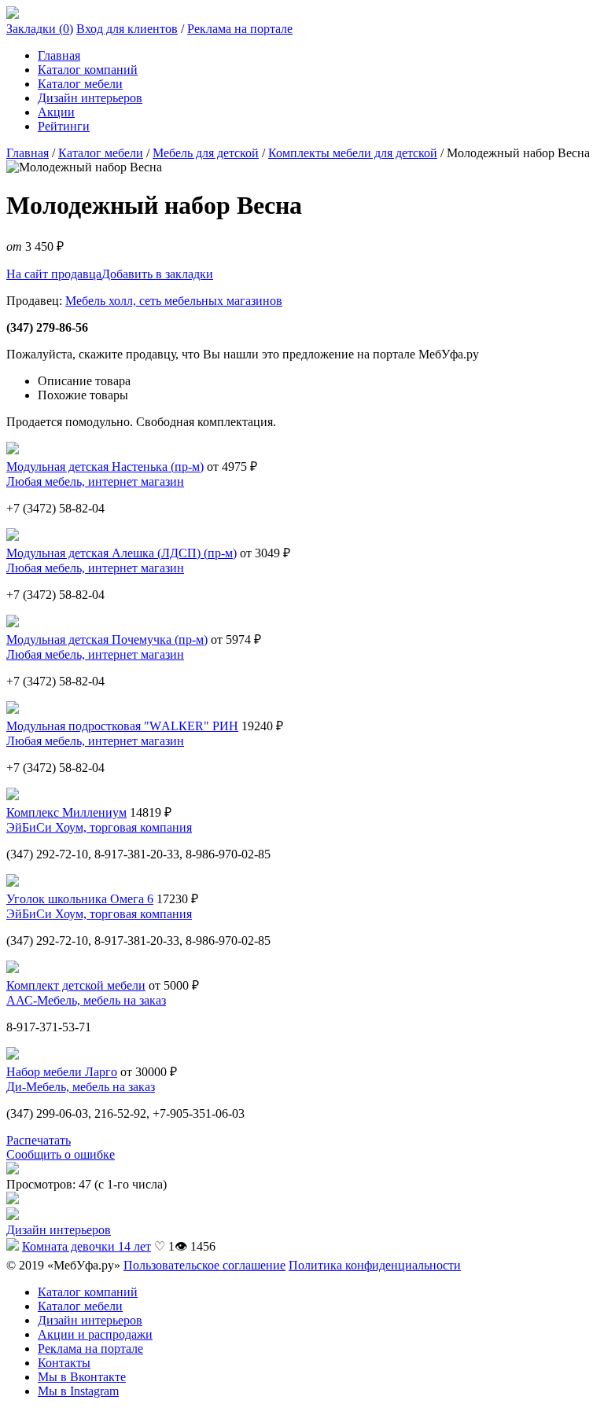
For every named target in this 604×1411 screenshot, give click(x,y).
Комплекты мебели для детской (352, 153)
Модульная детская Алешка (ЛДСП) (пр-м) (121, 553)
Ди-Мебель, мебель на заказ (80, 1086)
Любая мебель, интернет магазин (95, 481)
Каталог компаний (88, 69)
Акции (56, 112)
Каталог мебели (80, 83)
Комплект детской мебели (75, 985)
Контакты (64, 1362)
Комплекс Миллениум (66, 812)
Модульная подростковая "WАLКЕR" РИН (122, 726)
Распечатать (38, 1140)
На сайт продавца (53, 274)
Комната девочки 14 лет (86, 1246)
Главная (59, 55)
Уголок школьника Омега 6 (79, 899)
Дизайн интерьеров (90, 98)
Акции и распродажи (95, 1334)
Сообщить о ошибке (60, 1154)
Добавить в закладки (157, 274)
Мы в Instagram (78, 1391)
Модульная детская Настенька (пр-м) (105, 466)
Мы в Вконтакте (82, 1376)
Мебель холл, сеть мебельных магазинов (173, 300)
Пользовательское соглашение (204, 1265)
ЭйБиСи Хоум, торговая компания (99, 827)
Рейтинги (64, 126)
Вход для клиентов (127, 28)
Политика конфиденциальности (375, 1265)
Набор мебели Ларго (61, 1071)
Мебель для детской (206, 153)
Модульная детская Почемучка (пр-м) (107, 639)
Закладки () (39, 28)
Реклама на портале (240, 28)
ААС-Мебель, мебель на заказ (86, 1000)
